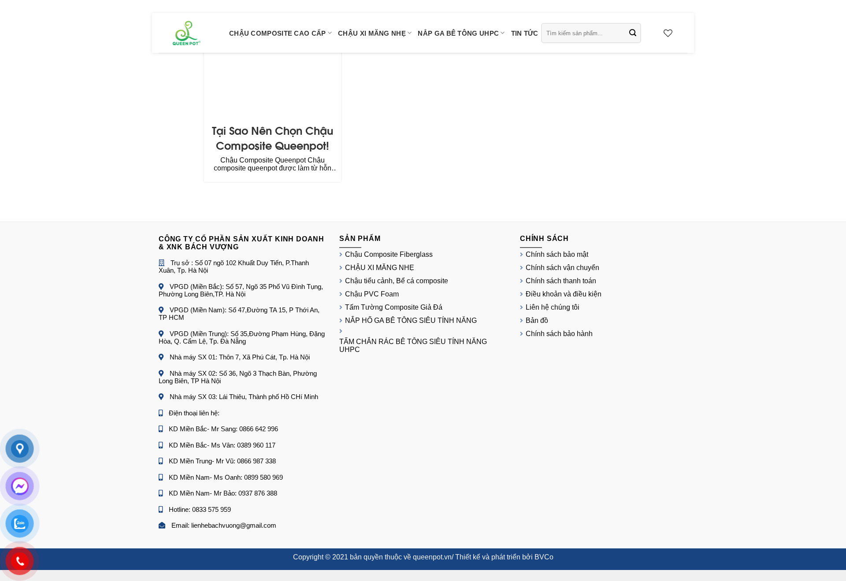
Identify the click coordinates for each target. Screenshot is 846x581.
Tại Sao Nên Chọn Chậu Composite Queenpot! (272, 137)
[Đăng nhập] (653, 33)
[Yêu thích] (668, 33)
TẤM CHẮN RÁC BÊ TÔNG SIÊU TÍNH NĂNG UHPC (413, 345)
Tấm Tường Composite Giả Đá (393, 307)
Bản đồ (537, 320)
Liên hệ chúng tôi (552, 307)
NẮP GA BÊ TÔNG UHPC (458, 33)
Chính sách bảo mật (557, 254)
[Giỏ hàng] (683, 33)
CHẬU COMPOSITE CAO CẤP (277, 33)
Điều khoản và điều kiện (563, 294)
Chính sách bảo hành (559, 333)
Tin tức (524, 33)
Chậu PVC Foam (372, 294)
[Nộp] (632, 33)
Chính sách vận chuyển (562, 267)
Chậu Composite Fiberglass (389, 254)
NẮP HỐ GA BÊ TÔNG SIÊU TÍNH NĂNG (411, 320)
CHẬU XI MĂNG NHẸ (372, 33)
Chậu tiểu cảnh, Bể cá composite (396, 281)
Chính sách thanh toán (561, 281)
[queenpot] (187, 33)
